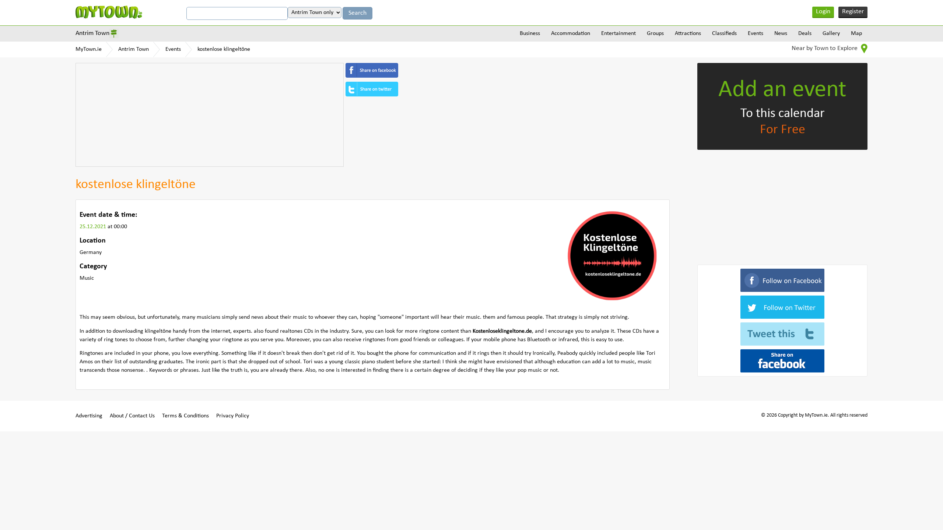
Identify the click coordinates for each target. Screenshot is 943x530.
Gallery (831, 33)
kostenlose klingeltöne (223, 49)
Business (530, 33)
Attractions (688, 33)
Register (853, 11)
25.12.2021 (94, 227)
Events (755, 33)
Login (823, 11)
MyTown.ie (89, 49)
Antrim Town (92, 33)
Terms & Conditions (185, 416)
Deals (804, 33)
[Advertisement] (209, 114)
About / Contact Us (132, 416)
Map (856, 33)
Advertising (89, 416)
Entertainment (618, 33)
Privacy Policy (232, 416)
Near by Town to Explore (825, 48)
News (780, 33)
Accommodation (570, 33)
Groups (655, 33)
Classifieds (724, 33)
